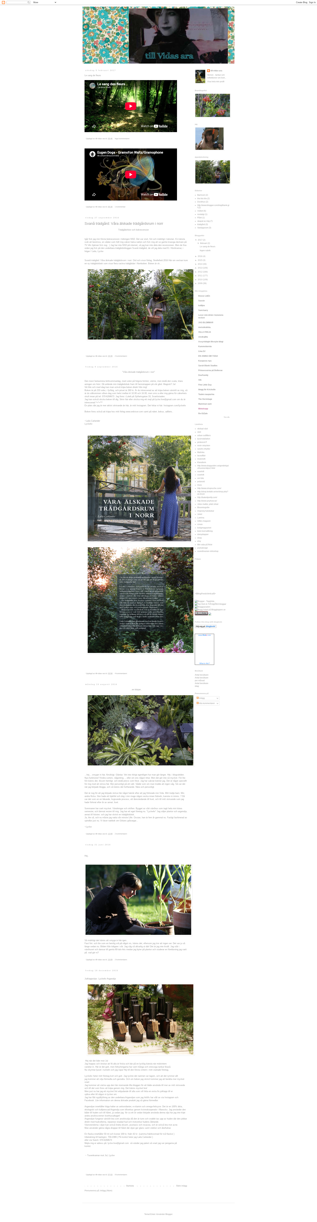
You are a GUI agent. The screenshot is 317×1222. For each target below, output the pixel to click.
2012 (200, 272)
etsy (199, 541)
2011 (200, 275)
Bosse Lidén (204, 296)
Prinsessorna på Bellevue (210, 370)
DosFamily (203, 375)
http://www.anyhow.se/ (207, 501)
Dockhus (201, 202)
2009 (200, 283)
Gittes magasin (204, 521)
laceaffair (201, 455)
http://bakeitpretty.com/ (207, 497)
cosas (200, 524)
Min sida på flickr (204, 544)
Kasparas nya (204, 361)
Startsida (130, 1186)
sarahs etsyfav (203, 449)
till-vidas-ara (216, 71)
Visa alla (226, 417)
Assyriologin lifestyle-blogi (210, 342)
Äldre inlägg (181, 1186)
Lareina (200, 518)
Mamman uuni (204, 404)
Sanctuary (203, 310)
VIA (200, 380)
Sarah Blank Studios (207, 365)
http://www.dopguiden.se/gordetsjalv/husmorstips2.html (213, 467)
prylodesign (202, 548)
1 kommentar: (120, 207)
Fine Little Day (205, 385)
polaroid (201, 481)
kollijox (201, 305)
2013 (200, 268)
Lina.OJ (201, 351)
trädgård (201, 224)
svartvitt (200, 471)
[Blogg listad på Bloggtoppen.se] (210, 610)
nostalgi (200, 214)
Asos (199, 485)
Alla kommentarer (207, 703)
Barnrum (201, 195)
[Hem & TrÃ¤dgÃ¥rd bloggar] (210, 604)
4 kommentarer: (121, 673)
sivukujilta (203, 337)
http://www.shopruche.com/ (209, 488)
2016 (200, 256)
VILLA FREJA (204, 332)
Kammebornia (205, 346)
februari (204, 243)
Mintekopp (203, 409)
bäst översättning (205, 531)
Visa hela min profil (215, 81)
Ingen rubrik (205, 250)
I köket (200, 211)
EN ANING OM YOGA (208, 356)
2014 (200, 264)
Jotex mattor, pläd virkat (207, 504)
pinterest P (202, 442)
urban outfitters (204, 435)
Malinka (200, 452)
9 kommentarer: (121, 1175)
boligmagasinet (204, 528)
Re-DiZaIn (203, 413)
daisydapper (203, 534)
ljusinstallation (203, 439)
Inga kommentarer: (122, 139)
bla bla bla (202, 198)
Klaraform (201, 462)
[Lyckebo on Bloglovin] (206, 627)
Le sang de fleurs (207, 246)
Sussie (201, 301)
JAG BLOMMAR (205, 322)
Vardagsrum (202, 228)
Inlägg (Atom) (106, 1190)
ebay (199, 538)
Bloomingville (203, 507)
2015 (200, 260)
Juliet (199, 514)
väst (199, 432)
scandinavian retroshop (207, 551)
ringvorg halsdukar (205, 511)
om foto (200, 478)
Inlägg (202, 698)
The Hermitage (205, 399)
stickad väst (202, 429)
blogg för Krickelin (206, 389)
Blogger (168, 1214)
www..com (204, 635)
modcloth (201, 459)
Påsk (199, 217)
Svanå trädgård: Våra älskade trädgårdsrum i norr (124, 223)
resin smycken (203, 445)
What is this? (204, 663)
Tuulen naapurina (206, 394)
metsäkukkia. (204, 327)
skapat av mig (203, 221)
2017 (200, 240)
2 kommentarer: (121, 356)
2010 (200, 279)
